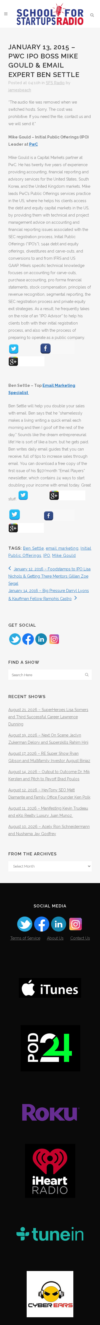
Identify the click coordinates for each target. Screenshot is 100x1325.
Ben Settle (33, 548)
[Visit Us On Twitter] (14, 644)
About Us (55, 938)
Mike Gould (64, 555)
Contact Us (80, 938)
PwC (33, 144)
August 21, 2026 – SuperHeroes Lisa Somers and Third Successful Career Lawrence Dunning (48, 716)
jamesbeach (19, 90)
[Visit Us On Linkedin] (41, 644)
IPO (46, 555)
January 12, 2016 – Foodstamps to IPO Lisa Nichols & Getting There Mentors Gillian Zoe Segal (49, 576)
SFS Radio (55, 83)
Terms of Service (25, 938)
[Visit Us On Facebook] (27, 644)
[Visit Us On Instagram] (54, 644)
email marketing (62, 548)
